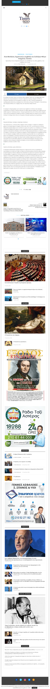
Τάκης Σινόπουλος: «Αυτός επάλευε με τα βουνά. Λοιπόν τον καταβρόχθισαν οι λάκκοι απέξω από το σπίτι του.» (21, 627)
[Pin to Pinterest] (26, 189)
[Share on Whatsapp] (28, 189)
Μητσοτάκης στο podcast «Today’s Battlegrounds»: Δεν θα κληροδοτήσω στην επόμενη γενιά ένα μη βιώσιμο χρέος (27, 574)
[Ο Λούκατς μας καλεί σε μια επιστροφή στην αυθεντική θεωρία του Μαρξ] (8, 590)
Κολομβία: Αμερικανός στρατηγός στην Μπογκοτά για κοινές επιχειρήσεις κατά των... (36, 234)
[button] (21, 2)
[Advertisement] (25, 41)
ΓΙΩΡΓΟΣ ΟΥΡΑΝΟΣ (17, 458)
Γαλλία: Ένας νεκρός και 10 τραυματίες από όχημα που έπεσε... (14, 233)
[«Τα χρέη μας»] (8, 479)
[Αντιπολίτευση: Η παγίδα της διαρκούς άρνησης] (25, 269)
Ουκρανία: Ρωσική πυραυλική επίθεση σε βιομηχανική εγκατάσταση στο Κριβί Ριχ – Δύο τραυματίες (24, 665)
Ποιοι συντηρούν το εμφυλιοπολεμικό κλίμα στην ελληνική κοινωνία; (27, 291)
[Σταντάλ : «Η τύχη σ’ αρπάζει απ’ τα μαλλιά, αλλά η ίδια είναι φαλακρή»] (8, 635)
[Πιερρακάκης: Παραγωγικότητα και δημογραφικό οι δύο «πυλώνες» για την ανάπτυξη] (8, 568)
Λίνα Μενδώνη (6, 172)
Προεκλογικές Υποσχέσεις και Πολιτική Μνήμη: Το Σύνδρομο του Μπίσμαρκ (29, 298)
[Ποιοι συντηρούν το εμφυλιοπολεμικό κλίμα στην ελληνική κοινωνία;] (8, 292)
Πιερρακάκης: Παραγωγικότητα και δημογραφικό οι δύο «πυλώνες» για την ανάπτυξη (27, 567)
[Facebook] (21, 4)
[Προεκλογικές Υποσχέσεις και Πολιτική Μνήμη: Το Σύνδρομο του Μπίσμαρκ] (8, 299)
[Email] (26, 4)
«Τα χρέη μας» (16, 477)
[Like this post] (22, 189)
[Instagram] (25, 681)
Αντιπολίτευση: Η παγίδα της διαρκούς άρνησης (18, 284)
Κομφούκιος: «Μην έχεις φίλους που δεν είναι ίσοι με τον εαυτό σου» (29, 641)
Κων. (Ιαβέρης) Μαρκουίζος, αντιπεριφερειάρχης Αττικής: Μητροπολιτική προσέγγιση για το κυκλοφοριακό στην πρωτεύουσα (23, 560)
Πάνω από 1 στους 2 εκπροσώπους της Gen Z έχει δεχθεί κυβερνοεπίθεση (20, 650)
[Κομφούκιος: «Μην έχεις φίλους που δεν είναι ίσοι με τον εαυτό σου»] (8, 642)
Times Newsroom (21, 64)
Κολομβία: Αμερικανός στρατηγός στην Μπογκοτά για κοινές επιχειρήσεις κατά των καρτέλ (23, 661)
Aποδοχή (34, 687)
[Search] (46, 8)
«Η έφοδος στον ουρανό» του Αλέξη (22, 463)
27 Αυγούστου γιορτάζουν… (20, 343)
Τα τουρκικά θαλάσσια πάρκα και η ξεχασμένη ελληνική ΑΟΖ (28, 470)
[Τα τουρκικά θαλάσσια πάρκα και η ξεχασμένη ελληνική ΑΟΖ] (8, 472)
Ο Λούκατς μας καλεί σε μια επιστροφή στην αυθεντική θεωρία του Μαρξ (28, 589)
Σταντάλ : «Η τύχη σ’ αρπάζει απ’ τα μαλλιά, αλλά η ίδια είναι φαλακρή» (28, 634)
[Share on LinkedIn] (27, 189)
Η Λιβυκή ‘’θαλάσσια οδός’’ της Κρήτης (22, 455)
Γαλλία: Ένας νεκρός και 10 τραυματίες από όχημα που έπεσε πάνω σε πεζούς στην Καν (28, 1)
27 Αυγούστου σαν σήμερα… (12, 336)
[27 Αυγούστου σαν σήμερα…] (25, 321)
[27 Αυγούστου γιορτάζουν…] (8, 344)
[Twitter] (23, 26)
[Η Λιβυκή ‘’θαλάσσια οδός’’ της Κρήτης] (8, 457)
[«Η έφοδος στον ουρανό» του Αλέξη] (8, 464)
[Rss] (28, 4)
